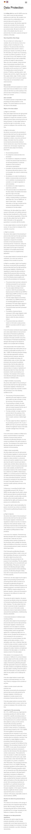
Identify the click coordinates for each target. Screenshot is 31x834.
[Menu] (26, 2)
